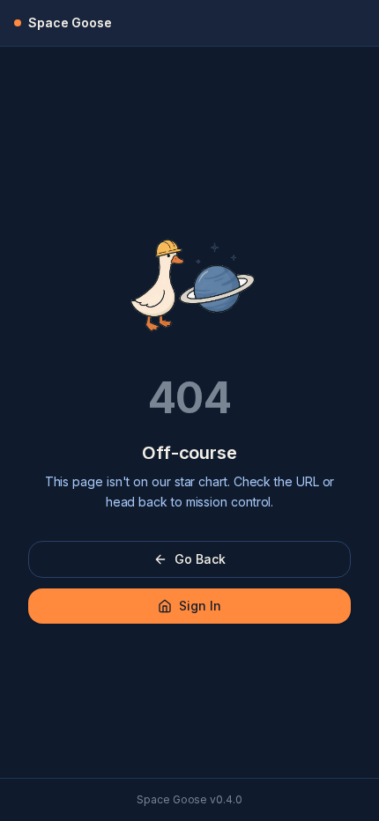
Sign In (199, 605)
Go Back (200, 558)
